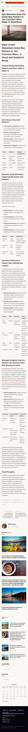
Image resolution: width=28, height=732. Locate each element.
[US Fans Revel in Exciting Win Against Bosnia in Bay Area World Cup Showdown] (14, 544)
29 (10, 698)
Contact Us (21, 710)
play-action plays (16, 382)
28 (7, 698)
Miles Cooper (9, 10)
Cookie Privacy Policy (8, 715)
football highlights (7, 500)
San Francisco (6, 502)
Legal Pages (5, 712)
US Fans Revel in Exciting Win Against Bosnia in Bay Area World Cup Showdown (14, 556)
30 (14, 698)
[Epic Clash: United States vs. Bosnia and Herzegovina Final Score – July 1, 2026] (5, 657)
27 (3, 698)
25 (21, 696)
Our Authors (12, 710)
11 (21, 691)
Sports (22, 10)
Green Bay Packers (17, 500)
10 (17, 691)
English (6, 617)
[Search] (26, 2)
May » (6, 701)
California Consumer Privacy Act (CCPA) (13, 713)
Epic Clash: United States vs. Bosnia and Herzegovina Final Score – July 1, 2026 (17, 656)
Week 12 (4, 504)
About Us (5, 710)
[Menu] (2, 2)
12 (24, 691)
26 (24, 696)
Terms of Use (5, 722)
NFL (24, 500)
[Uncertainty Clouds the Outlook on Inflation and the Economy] (14, 595)
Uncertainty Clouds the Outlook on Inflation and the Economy (12, 608)
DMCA (3, 717)
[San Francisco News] (14, 2)
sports (22, 502)
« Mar (3, 701)
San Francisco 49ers (14, 502)
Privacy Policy (6, 720)
